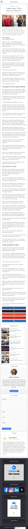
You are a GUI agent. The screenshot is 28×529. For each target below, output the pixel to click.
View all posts (14, 391)
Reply (4, 454)
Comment (4, 399)
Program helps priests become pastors (16, 360)
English (18, 527)
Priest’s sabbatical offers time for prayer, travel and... (15, 331)
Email (3, 417)
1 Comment (13, 12)
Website (3, 422)
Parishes (14, 335)
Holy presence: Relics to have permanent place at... (15, 355)
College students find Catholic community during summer (15, 343)
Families (11, 347)
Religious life (15, 328)
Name (3, 411)
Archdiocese (12, 6)
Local (17, 6)
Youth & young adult (16, 341)
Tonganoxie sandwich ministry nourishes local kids (15, 337)
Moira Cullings (20, 12)
